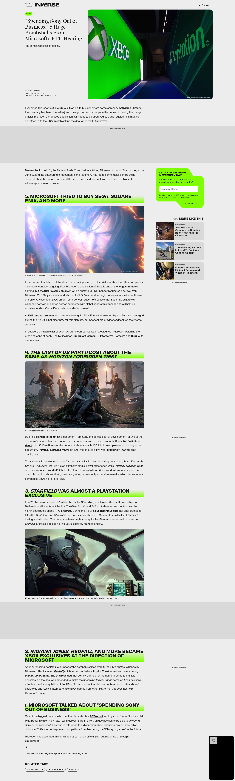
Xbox (71, 769)
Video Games (33, 769)
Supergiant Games (84, 336)
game (37, 675)
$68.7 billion (66, 108)
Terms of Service (168, 197)
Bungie (135, 336)
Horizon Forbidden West (52, 450)
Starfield (66, 510)
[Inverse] (47, 5)
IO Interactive (105, 336)
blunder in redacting (48, 436)
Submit (190, 203)
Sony (59, 179)
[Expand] (212, 738)
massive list (48, 331)
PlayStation (54, 769)
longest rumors (127, 286)
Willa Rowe (35, 90)
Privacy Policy (183, 197)
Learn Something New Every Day (172, 173)
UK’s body (53, 121)
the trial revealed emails (54, 291)
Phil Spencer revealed (104, 510)
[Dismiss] (230, 738)
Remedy (120, 336)
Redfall (58, 671)
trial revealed (64, 675)
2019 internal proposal (40, 315)
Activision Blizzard (130, 108)
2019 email (96, 716)
